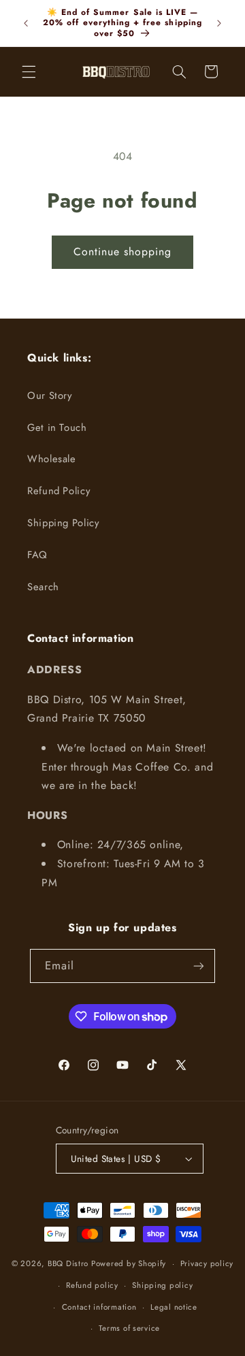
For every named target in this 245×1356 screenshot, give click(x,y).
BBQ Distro (68, 1263)
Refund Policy (58, 490)
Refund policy (92, 1285)
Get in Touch (57, 427)
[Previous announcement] (26, 23)
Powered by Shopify (128, 1263)
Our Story (49, 395)
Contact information (99, 1307)
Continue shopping (123, 251)
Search (43, 586)
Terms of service (129, 1328)
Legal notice (173, 1307)
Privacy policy (206, 1263)
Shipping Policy (63, 522)
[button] (28, 71)
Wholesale (51, 458)
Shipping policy (162, 1285)
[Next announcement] (219, 23)
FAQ (37, 554)
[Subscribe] (198, 965)
